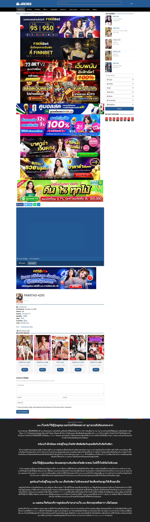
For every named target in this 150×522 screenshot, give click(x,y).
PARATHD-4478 (78, 362)
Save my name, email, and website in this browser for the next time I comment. (45, 407)
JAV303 (80, 422)
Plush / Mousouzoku (118, 30)
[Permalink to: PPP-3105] (60, 347)
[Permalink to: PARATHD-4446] (42, 347)
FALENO (115, 42)
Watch (25, 369)
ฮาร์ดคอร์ (52, 435)
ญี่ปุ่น (25, 321)
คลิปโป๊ (25, 433)
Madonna (36, 511)
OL (18, 327)
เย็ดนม (82, 454)
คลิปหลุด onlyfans (98, 515)
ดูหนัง (97, 433)
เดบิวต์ (40, 473)
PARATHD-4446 (42, 362)
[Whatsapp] (34, 204)
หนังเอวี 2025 (72, 422)
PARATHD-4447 (24, 362)
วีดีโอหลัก (21, 263)
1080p (25, 316)
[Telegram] (38, 204)
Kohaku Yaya (25, 323)
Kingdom (115, 54)
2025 (22, 318)
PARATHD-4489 (96, 362)
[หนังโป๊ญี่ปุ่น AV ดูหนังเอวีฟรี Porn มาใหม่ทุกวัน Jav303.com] (23, 4)
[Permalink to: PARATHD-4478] (78, 347)
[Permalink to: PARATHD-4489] (95, 347)
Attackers (115, 19)
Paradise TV (26, 314)
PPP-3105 (60, 362)
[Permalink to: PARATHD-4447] (24, 347)
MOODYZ (61, 492)
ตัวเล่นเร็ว (32, 263)
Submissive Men (27, 327)
